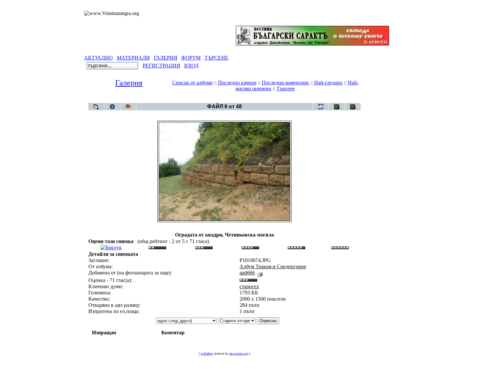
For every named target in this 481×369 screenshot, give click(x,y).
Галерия (128, 83)
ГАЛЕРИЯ (165, 58)
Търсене (285, 88)
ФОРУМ (191, 58)
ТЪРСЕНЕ (216, 58)
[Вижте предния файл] (337, 106)
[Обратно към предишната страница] (96, 106)
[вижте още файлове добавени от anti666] (260, 272)
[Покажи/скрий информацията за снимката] (112, 106)
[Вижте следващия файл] (353, 106)
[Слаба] (157, 247)
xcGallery (207, 353)
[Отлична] (296, 247)
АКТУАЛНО (98, 58)
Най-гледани (328, 82)
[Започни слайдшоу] (128, 106)
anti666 (247, 272)
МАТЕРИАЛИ (133, 58)
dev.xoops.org (238, 353)
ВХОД (191, 65)
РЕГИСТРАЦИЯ (161, 65)
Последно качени (237, 82)
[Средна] (204, 247)
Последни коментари (285, 82)
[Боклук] (111, 247)
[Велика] (340, 247)
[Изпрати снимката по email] (321, 106)
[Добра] (250, 247)
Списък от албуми (192, 82)
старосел (249, 286)
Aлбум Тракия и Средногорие (236, 99)
